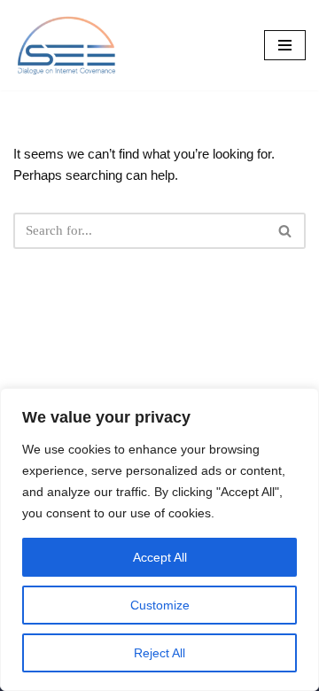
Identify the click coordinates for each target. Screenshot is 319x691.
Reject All (159, 653)
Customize (160, 605)
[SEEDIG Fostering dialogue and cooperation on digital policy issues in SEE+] (70, 45)
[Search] (286, 231)
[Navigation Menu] (285, 45)
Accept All (160, 557)
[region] (159, 539)
